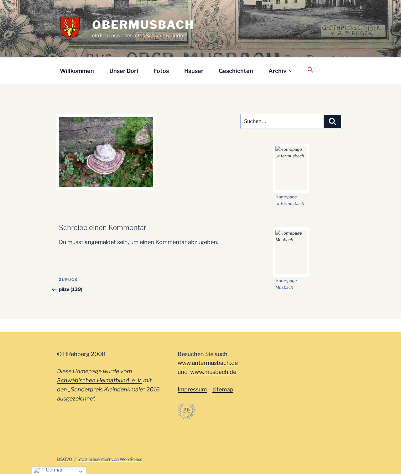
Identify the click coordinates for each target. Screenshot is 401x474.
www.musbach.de (213, 372)
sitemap (222, 389)
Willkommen (77, 71)
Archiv (277, 71)
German (54, 469)
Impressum (192, 389)
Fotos (161, 71)
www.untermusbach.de (208, 362)
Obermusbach (143, 25)
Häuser (193, 71)
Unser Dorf (123, 71)
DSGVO (64, 459)
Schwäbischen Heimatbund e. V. (99, 380)
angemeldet (100, 242)
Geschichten (236, 71)
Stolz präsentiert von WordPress (109, 459)
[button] (310, 70)
